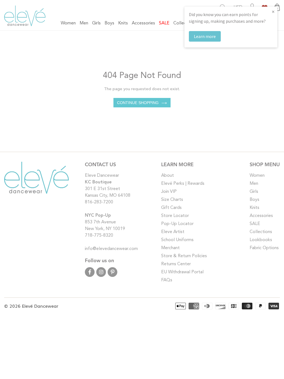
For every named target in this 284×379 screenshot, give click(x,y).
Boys (254, 200)
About (167, 175)
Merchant (170, 248)
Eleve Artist (172, 232)
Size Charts (172, 200)
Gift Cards (171, 208)
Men (254, 183)
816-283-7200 (99, 202)
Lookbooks (261, 240)
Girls (254, 192)
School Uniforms (177, 240)
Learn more (205, 36)
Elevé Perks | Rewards (182, 183)
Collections (261, 232)
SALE (255, 224)
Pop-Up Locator (177, 224)
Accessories (261, 216)
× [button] (273, 11)
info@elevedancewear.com (111, 249)
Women (257, 175)
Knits (254, 208)
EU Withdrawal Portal (182, 272)
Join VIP (169, 192)
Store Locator (175, 216)
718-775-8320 (99, 235)
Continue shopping (138, 102)
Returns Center (176, 264)
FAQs (166, 280)
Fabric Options (264, 248)
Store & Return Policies (184, 256)
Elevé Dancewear (40, 305)
